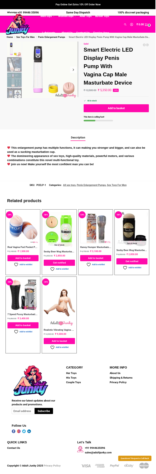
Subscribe (44, 411)
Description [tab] (78, 137)
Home (10, 37)
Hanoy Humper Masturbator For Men (95, 247)
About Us (115, 373)
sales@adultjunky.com (98, 452)
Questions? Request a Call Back (135, 458)
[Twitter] (24, 431)
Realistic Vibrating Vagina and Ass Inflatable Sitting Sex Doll (59, 330)
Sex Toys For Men (25, 37)
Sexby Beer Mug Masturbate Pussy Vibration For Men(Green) (59, 251)
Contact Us (13, 448)
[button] (143, 24)
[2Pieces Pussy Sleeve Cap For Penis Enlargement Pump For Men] (147, 44)
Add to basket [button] (23, 258)
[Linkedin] (29, 431)
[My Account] (131, 24)
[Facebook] (13, 431)
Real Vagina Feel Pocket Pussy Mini (23, 247)
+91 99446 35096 (28, 12)
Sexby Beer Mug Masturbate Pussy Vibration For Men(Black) (131, 250)
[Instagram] (19, 431)
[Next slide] (73, 70)
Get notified (59, 262)
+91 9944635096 (95, 448)
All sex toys (69, 185)
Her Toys (71, 373)
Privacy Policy (118, 382)
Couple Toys (73, 382)
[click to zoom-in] (50, 70)
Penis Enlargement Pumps (91, 185)
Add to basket (116, 108)
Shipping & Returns (121, 377)
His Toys (71, 377)
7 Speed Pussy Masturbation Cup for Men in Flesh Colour (23, 314)
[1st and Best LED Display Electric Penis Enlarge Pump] (144, 44)
